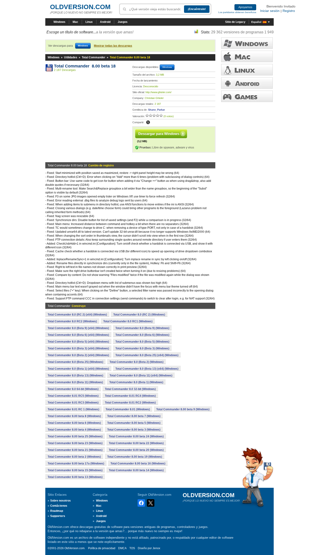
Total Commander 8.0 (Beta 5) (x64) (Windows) (78, 341)
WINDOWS (247, 43)
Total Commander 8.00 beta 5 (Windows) (133, 423)
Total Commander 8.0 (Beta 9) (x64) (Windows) (78, 328)
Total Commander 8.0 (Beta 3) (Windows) (142, 348)
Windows (59, 22)
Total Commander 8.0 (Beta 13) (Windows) (75, 375)
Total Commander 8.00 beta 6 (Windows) (74, 423)
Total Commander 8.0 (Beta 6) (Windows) (142, 335)
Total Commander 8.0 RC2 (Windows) (72, 321)
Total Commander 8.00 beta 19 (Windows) (134, 456)
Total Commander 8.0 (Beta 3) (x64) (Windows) (78, 348)
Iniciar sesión (270, 11)
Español (256, 22)
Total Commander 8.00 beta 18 (85, 66)
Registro (289, 11)
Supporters (57, 516)
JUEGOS (247, 96)
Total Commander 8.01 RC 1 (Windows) (73, 409)
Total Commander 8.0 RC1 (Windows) (127, 321)
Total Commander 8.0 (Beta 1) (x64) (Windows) (78, 368)
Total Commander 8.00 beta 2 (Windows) (74, 456)
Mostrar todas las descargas (113, 45)
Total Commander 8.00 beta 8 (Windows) (74, 416)
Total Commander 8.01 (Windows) (128, 409)
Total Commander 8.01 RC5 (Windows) (73, 395)
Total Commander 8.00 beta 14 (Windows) (136, 470)
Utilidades (70, 57)
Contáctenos (58, 505)
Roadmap (56, 511)
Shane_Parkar (156, 109)
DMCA (122, 548)
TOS (132, 548)
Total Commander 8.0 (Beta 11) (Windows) (75, 382)
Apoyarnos (245, 7)
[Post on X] (148, 122)
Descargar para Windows (158, 134)
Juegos (123, 22)
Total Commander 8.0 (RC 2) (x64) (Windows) (77, 314)
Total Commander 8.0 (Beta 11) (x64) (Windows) (141, 375)
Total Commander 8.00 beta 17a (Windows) (76, 463)
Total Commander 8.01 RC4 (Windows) (130, 395)
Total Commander (93, 57)
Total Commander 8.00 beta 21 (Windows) (75, 450)
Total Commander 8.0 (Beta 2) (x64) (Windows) (78, 355)
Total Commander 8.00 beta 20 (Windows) (136, 450)
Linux (89, 22)
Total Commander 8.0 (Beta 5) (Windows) (142, 341)
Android (105, 22)
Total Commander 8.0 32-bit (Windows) (130, 389)
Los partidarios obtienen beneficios (237, 12)
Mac (75, 22)
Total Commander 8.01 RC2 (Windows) (130, 402)
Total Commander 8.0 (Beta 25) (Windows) (75, 362)
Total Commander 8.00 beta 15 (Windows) (75, 470)
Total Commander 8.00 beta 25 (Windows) (75, 436)
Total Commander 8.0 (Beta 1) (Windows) (136, 382)
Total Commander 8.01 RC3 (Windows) (73, 402)
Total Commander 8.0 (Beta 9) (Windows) (142, 328)
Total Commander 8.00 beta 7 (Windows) (133, 416)
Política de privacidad (101, 548)
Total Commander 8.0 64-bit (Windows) (73, 389)
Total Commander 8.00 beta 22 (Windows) (136, 443)
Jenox (156, 548)
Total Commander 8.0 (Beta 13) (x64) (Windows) (146, 368)
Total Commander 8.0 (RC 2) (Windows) (139, 314)
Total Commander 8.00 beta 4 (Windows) (74, 429)
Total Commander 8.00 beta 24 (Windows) (136, 436)
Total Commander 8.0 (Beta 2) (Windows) (136, 362)
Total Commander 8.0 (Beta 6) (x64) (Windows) (78, 335)
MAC (247, 56)
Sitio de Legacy (235, 22)
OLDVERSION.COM (80, 7)
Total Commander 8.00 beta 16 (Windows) (137, 463)
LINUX (247, 69)
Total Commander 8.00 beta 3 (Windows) (133, 429)
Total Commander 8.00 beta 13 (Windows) (75, 477)
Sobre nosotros (60, 500)
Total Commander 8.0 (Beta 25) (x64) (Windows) (146, 355)
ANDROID (247, 83)
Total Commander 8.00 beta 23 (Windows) (75, 443)
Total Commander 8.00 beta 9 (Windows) (182, 409)
